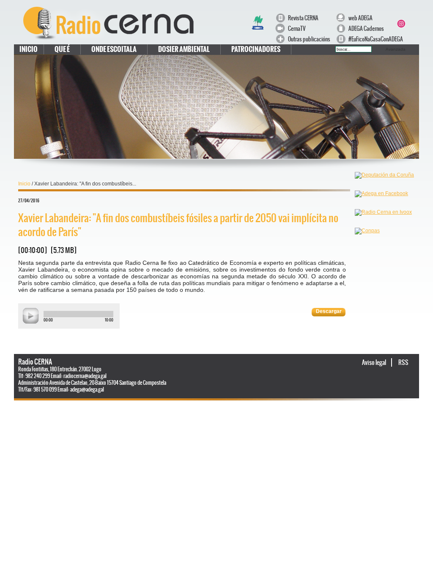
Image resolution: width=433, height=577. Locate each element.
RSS (403, 362)
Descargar (329, 311)
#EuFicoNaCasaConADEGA (371, 39)
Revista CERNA (303, 18)
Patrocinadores (255, 49)
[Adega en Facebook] (381, 206)
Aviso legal (374, 362)
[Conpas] (367, 243)
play (30, 316)
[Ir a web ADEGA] (257, 29)
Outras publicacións (309, 39)
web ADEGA (360, 18)
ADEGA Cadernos (366, 28)
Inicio (28, 49)
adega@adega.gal (87, 389)
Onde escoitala (114, 49)
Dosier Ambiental (184, 49)
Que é (62, 49)
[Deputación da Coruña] (384, 188)
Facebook (401, 13)
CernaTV (297, 28)
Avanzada (396, 49)
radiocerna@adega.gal (85, 376)
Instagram (401, 24)
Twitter (411, 13)
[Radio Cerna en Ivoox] (383, 225)
